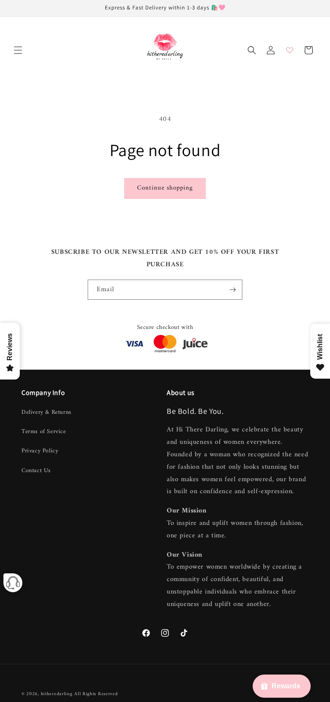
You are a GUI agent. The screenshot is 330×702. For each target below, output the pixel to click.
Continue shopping (165, 188)
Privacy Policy (39, 451)
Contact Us (36, 470)
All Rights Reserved (96, 694)
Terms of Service (43, 431)
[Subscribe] (232, 290)
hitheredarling (57, 694)
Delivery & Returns (46, 412)
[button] (18, 50)
